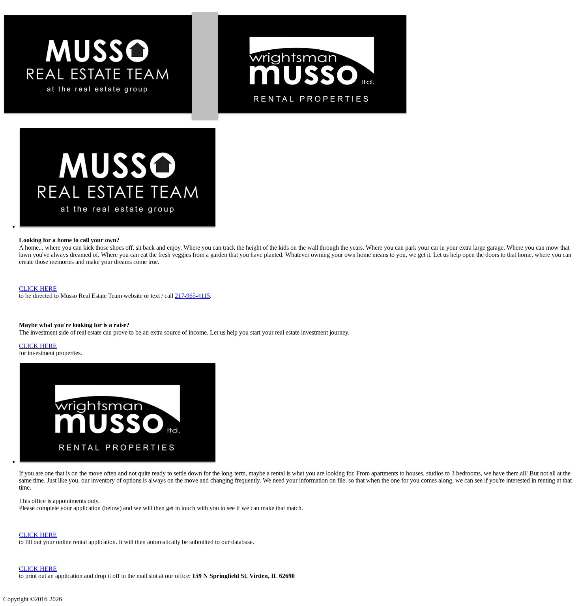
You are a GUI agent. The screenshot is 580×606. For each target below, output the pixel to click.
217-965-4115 (192, 295)
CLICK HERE (38, 288)
